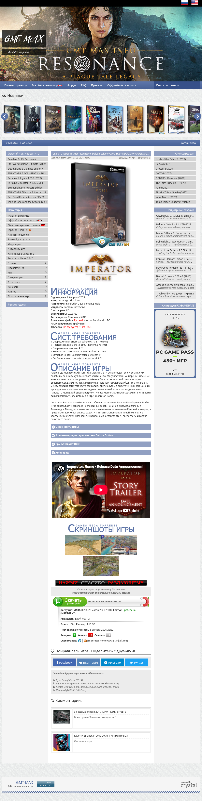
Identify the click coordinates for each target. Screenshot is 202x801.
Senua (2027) (163, 164)
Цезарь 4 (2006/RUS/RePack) (71, 690)
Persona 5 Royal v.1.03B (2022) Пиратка (25, 178)
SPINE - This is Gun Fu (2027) (171, 192)
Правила (96, 85)
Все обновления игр (45, 85)
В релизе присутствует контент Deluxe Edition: (84, 435)
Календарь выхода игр (21, 253)
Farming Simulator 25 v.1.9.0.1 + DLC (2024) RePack (25, 183)
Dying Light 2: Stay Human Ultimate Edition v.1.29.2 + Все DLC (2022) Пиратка (176, 243)
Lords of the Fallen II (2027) (171, 159)
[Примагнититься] (144, 605)
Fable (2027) (162, 187)
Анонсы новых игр (18, 234)
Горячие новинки (18, 230)
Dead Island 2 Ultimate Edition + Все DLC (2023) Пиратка (25, 168)
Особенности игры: (67, 426)
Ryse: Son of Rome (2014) (69, 680)
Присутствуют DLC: (67, 444)
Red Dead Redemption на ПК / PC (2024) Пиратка (26, 197)
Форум (71, 85)
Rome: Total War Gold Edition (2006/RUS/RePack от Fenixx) (87, 687)
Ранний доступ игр (19, 239)
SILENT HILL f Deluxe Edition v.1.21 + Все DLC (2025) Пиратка (27, 192)
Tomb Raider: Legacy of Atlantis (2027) (173, 202)
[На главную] (24, 46)
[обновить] (83, 618)
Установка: (62, 452)
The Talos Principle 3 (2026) (171, 183)
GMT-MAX (12, 143)
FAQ (83, 85)
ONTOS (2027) (164, 173)
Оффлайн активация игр (22, 220)
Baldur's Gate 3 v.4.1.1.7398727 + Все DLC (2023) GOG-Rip (176, 226)
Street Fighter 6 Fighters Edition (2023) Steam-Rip (25, 187)
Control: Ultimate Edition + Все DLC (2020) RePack (176, 260)
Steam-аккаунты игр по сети (24, 225)
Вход (11, 52)
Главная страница (15, 85)
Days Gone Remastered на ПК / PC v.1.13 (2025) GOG (176, 269)
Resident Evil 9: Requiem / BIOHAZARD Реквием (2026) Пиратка (24, 159)
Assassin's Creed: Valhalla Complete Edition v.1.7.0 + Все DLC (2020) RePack (176, 286)
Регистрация (21, 52)
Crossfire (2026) (165, 168)
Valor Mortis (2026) (166, 197)
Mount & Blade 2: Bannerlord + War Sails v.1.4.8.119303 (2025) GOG (176, 234)
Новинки (14, 95)
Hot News (26, 143)
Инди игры (14, 244)
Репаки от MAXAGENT (20, 258)
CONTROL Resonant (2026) (170, 178)
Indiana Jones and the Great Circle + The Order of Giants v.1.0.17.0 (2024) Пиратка (27, 202)
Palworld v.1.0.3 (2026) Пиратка (176, 295)
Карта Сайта (188, 143)
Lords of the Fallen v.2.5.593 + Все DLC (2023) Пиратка (176, 252)
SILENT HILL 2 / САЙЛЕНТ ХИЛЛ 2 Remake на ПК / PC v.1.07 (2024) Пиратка (27, 173)
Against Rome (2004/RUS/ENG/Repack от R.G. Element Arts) (87, 683)
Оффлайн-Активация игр (123, 85)
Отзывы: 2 (144, 158)
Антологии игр (16, 249)
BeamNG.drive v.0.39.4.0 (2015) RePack (176, 278)
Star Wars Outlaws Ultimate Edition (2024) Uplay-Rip (27, 164)
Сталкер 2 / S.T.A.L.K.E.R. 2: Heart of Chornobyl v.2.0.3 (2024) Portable (176, 217)
